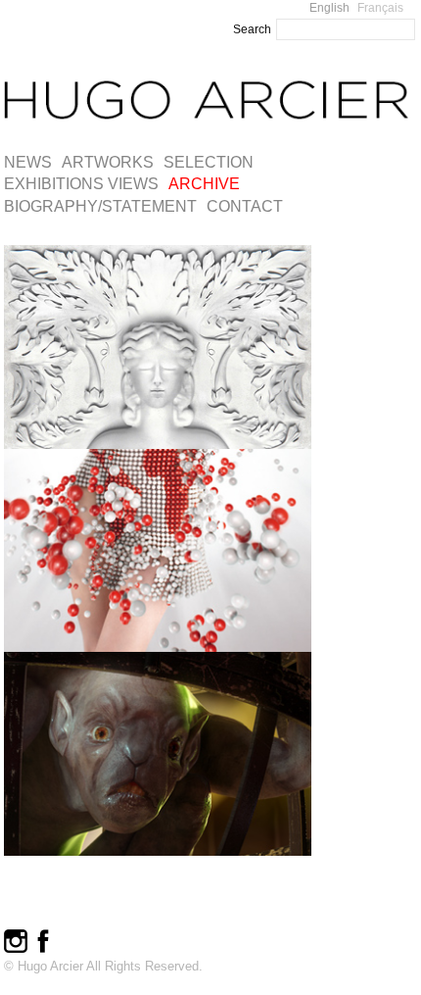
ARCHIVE (204, 183)
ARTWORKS (108, 162)
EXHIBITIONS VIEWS (81, 183)
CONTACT (245, 206)
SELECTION (209, 162)
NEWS (28, 162)
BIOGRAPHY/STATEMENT (100, 206)
